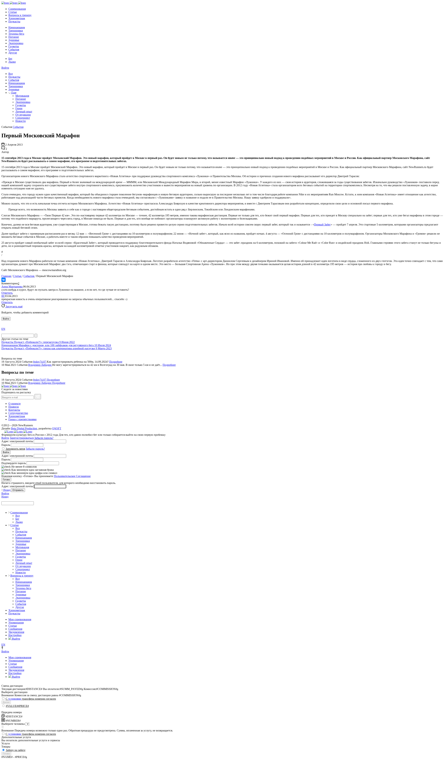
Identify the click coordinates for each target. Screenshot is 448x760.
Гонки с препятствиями (22, 419)
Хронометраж (16, 18)
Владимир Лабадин (40, 364)
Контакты (14, 409)
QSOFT (56, 428)
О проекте (14, 403)
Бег (10, 58)
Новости (20, 120)
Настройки (15, 635)
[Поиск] (35, 335)
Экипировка (15, 43)
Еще (13, 92)
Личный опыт (23, 111)
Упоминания (16, 622)
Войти (5, 67)
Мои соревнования (19, 619)
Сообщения (15, 628)
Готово (6, 479)
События (13, 49)
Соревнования (17, 8)
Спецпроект (22, 117)
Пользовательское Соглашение (72, 476)
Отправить (18, 490)
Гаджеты (13, 46)
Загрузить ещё (14, 306)
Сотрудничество (18, 413)
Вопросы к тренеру (19, 15)
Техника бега (16, 33)
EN (3, 328)
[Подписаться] (37, 396)
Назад (7, 489)
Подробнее (115, 361)
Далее (6, 702)
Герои (18, 108)
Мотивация (22, 95)
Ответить (7, 292)
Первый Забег (322, 224)
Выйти (15, 638)
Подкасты (14, 21)
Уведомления (16, 632)
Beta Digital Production (24, 428)
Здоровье (13, 40)
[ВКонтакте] (3, 280)
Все (10, 73)
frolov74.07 (40, 361)
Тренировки (15, 30)
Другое (12, 52)
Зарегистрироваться (22, 437)
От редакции (23, 114)
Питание (13, 36)
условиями (14, 698)
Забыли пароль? (43, 437)
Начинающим (16, 27)
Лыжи (12, 61)
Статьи (12, 12)
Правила (13, 406)
